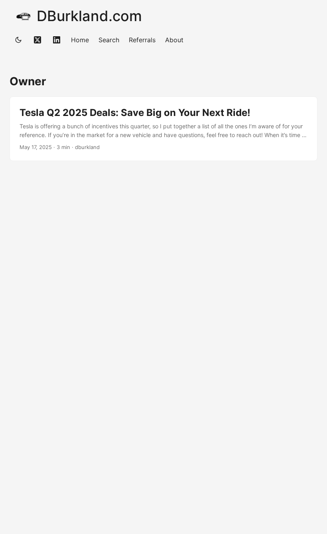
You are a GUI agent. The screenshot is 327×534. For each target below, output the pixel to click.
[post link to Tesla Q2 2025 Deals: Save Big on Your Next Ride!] (163, 129)
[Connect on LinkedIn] (56, 39)
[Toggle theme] (18, 39)
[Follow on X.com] (37, 39)
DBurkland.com (89, 16)
